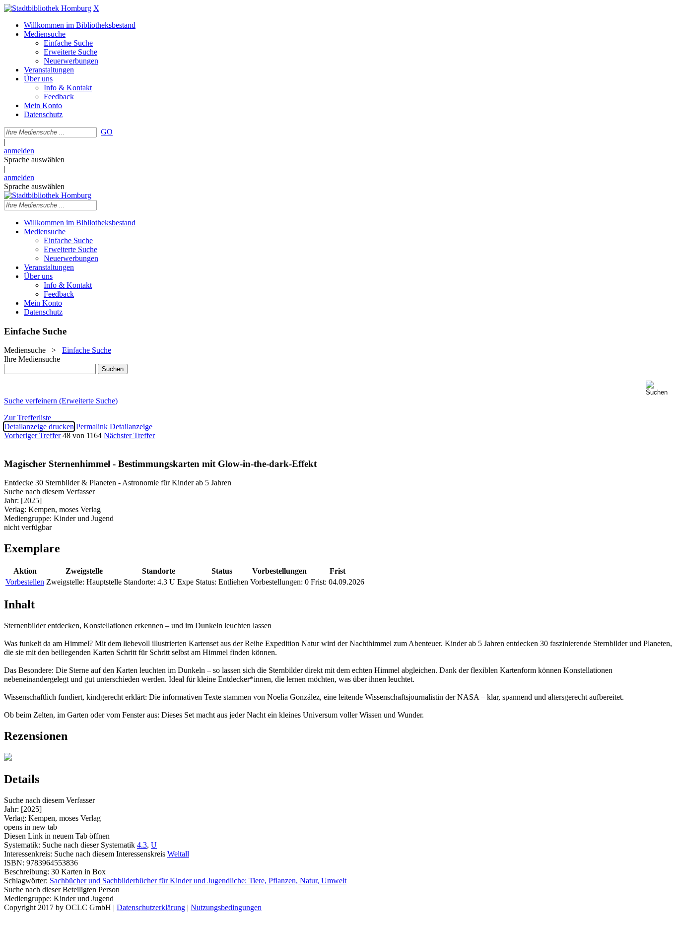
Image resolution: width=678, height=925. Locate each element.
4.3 (142, 845)
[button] (660, 388)
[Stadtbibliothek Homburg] (47, 8)
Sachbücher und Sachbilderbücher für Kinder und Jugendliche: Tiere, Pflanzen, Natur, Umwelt (198, 880)
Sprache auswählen (34, 159)
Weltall (178, 854)
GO (107, 132)
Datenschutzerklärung (151, 907)
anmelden (19, 150)
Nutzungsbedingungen (226, 907)
